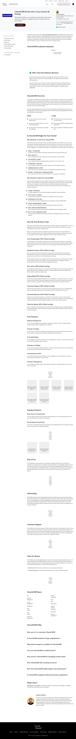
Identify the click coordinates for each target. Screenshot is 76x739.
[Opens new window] (7, 15)
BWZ (38, 735)
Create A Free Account (63, 4)
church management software (49, 34)
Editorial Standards (24, 731)
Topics (47, 4)
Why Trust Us (8, 40)
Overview (7, 42)
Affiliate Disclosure (52, 731)
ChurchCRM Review (9, 46)
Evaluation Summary (9, 38)
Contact (16, 731)
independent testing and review (66, 22)
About (11, 731)
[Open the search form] (73, 4)
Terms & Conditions (34, 731)
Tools (52, 4)
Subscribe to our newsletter (33, 685)
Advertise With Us (62, 731)
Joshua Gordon (60, 14)
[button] (50, 632)
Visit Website (21, 25)
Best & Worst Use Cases (10, 44)
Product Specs (8, 48)
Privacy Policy (43, 731)
